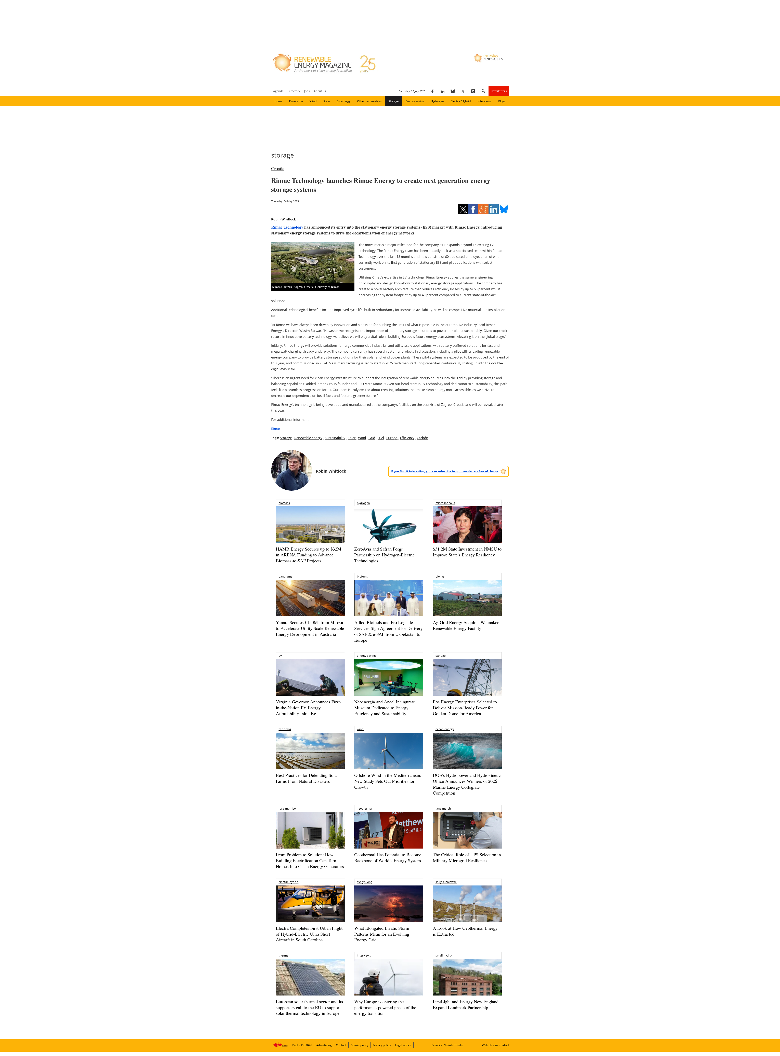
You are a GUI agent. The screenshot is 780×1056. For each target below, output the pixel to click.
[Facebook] (432, 91)
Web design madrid (495, 1045)
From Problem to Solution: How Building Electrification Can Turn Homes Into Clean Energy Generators (310, 860)
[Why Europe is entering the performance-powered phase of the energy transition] (388, 983)
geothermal (365, 808)
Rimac (276, 429)
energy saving (366, 656)
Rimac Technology (287, 227)
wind (360, 729)
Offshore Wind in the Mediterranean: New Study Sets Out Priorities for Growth (387, 781)
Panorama (296, 101)
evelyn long (364, 882)
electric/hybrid (288, 882)
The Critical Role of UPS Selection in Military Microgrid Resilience (467, 857)
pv (280, 656)
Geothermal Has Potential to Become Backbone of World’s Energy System (387, 857)
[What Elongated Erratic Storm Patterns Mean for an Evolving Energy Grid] (388, 905)
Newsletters (499, 91)
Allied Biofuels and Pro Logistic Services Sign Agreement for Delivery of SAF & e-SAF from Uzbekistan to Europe (388, 631)
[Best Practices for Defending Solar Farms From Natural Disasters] (310, 756)
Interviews (485, 101)
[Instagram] (473, 91)
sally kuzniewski (446, 882)
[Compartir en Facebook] (473, 209)
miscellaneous (445, 503)
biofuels (362, 576)
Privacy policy (382, 1045)
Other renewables (369, 101)
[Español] (489, 58)
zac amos (284, 729)
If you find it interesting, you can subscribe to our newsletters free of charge (444, 471)
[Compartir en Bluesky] (504, 209)
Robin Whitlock (283, 219)
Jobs (307, 91)
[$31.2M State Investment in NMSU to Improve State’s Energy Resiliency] (467, 531)
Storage (393, 101)
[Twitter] (463, 91)
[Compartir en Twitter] (463, 209)
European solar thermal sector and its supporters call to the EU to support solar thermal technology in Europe (309, 1007)
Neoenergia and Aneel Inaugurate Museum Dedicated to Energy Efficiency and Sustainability (384, 707)
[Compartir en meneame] (483, 209)
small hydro (444, 955)
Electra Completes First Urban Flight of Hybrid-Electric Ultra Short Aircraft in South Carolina (309, 934)
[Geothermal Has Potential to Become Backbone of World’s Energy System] (388, 836)
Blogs (502, 101)
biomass (284, 503)
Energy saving (414, 101)
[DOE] (467, 756)
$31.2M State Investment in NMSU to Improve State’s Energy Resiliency (467, 552)
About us (320, 91)
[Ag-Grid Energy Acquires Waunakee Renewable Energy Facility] (467, 599)
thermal (283, 955)
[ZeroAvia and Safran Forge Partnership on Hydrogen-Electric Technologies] (388, 531)
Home (278, 101)
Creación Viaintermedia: (447, 1045)
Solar (326, 101)
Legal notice (403, 1045)
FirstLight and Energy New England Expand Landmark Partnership (465, 1004)
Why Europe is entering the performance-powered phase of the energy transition (385, 1007)
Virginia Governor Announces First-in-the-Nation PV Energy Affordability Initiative (308, 707)
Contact (341, 1045)
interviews (364, 955)
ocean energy (445, 729)
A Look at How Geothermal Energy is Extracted (465, 931)
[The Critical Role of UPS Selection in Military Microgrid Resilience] (467, 836)
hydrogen (363, 503)
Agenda (278, 91)
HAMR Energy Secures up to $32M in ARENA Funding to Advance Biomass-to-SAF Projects (308, 554)
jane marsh (443, 808)
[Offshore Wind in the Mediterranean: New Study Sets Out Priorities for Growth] (388, 759)
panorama (285, 576)
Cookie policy (359, 1045)
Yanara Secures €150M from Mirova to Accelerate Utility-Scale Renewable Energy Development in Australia (310, 628)
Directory (294, 91)
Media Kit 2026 (302, 1045)
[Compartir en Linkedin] (494, 209)
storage (441, 656)
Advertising (324, 1045)
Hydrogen (437, 101)
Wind (313, 101)
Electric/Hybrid (461, 101)
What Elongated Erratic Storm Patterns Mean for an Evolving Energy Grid (381, 934)
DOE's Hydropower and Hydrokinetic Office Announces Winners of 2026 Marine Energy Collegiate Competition (467, 784)
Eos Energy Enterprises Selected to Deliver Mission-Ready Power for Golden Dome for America (465, 707)
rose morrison (288, 808)
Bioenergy (343, 101)
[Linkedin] (443, 91)
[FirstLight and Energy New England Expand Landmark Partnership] (467, 986)
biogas (440, 576)
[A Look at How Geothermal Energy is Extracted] (467, 911)
